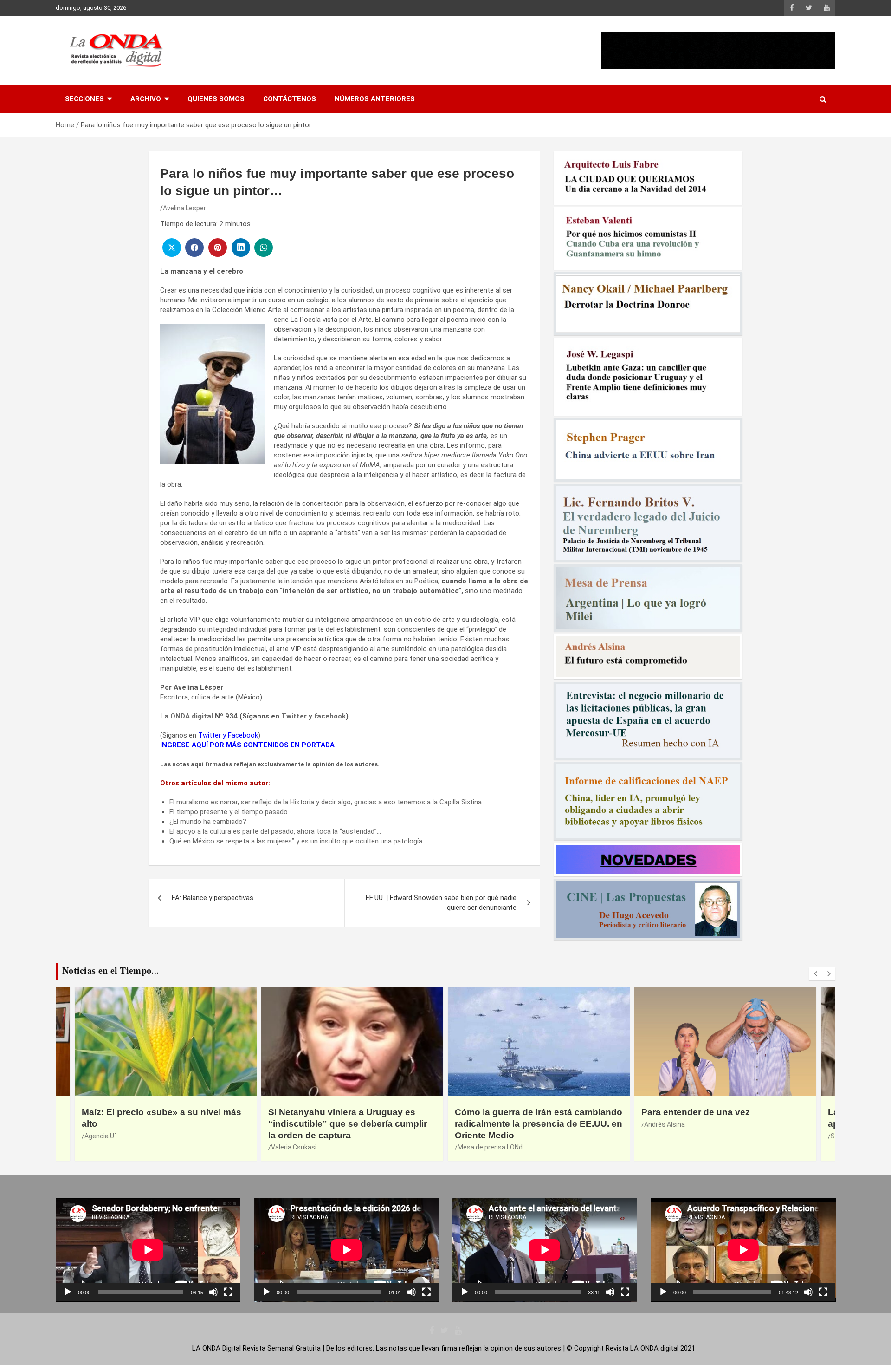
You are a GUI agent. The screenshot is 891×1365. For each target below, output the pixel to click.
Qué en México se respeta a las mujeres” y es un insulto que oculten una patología (295, 841)
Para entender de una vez (695, 1112)
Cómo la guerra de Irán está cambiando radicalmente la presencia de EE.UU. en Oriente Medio (538, 1123)
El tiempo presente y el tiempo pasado (228, 812)
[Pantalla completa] (228, 1292)
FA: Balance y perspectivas (212, 898)
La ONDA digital (186, 716)
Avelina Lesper (184, 208)
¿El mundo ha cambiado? (207, 821)
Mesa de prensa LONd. (491, 1147)
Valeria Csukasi (293, 1147)
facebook (330, 716)
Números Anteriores (375, 99)
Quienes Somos (216, 99)
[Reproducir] (67, 1292)
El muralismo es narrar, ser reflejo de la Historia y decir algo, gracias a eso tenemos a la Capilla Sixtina (325, 802)
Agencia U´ (100, 1136)
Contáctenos (289, 99)
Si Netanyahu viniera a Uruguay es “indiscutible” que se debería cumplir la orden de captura (347, 1123)
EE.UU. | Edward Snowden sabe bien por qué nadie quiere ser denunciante (441, 903)
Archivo (145, 99)
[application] (148, 1250)
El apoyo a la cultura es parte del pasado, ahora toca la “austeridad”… (275, 831)
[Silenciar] (213, 1292)
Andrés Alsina (664, 1124)
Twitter (294, 716)
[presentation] (815, 973)
